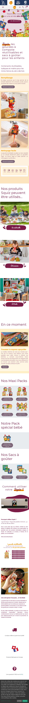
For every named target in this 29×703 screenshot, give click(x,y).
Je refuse (19, 700)
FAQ (22, 674)
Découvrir (5, 367)
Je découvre (13, 21)
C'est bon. (25, 700)
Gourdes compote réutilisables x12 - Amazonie (22, 399)
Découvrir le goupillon (8, 161)
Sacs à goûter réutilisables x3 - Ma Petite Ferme (21, 477)
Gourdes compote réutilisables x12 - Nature (7, 399)
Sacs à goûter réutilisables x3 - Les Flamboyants (7, 477)
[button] (12, 35)
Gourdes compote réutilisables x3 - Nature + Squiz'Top (7, 445)
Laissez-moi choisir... (6, 700)
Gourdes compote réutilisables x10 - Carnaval (7, 414)
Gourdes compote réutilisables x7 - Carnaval (21, 414)
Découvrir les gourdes (8, 87)
